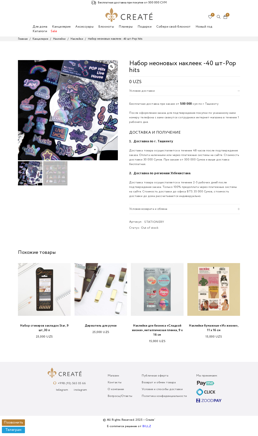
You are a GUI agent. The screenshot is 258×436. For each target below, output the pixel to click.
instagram (80, 389)
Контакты (115, 382)
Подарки (145, 26)
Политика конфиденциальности (164, 396)
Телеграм (13, 430)
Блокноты (106, 26)
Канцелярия (61, 26)
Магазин (113, 375)
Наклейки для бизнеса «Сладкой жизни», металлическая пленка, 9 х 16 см (157, 330)
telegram (62, 389)
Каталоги (40, 31)
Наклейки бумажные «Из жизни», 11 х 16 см (214, 328)
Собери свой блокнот (173, 26)
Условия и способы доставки (162, 389)
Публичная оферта (155, 375)
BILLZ (146, 426)
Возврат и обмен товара (159, 382)
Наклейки (59, 39)
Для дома (40, 26)
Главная (23, 39)
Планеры (126, 26)
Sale (54, 31)
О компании (116, 389)
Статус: (134, 227)
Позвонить (13, 422)
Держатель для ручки (101, 325)
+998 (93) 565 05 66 (72, 383)
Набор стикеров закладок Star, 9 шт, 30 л (44, 328)
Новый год (204, 26)
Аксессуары (84, 26)
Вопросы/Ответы (120, 396)
